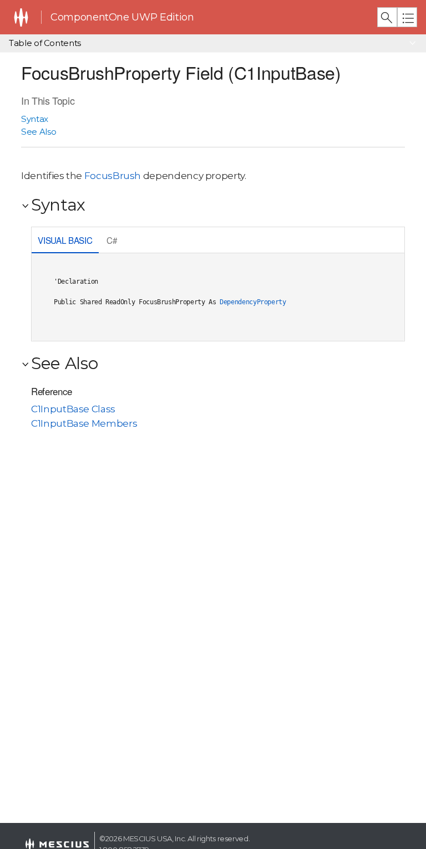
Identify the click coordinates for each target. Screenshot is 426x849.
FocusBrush (112, 175)
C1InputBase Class (73, 409)
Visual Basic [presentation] (65, 240)
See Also (38, 131)
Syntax (34, 119)
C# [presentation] (111, 240)
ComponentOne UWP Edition (122, 17)
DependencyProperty (253, 302)
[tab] (65, 241)
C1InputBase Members (84, 423)
